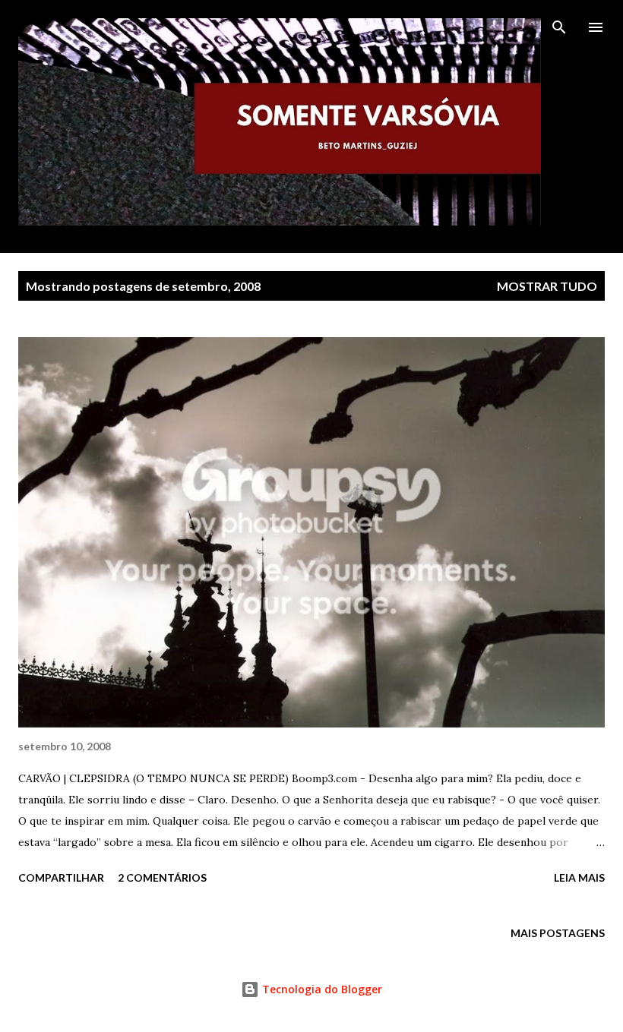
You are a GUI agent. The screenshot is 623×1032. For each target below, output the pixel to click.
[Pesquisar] (559, 27)
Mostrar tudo (547, 286)
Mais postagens (558, 932)
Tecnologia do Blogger (320, 989)
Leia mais (579, 877)
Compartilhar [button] (61, 877)
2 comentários (162, 877)
